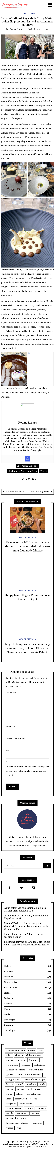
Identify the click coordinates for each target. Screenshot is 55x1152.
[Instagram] (27, 458)
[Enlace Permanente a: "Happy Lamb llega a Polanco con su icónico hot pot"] (27, 573)
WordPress (41, 1146)
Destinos (27, 976)
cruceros (26, 1065)
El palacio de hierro (15, 1069)
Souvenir (27, 1025)
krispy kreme (12, 1079)
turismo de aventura (16, 1118)
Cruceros (27, 971)
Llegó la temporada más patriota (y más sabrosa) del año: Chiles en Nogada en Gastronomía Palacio (27, 648)
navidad (21, 1089)
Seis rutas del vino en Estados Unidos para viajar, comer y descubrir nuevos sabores (27, 943)
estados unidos (36, 1069)
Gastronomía (27, 13)
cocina (9, 1060)
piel (30, 1089)
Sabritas (29, 1108)
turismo (35, 1113)
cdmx (9, 1055)
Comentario (12, 692)
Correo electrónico (15, 738)
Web (8, 750)
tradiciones (22, 1113)
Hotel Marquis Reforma (29, 1074)
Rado (8, 1098)
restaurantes (26, 1103)
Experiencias (27, 982)
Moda (27, 1014)
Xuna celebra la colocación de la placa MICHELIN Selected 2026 (25, 909)
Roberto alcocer (14, 1108)
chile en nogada (33, 1055)
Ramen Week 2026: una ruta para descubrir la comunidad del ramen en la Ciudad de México (27, 547)
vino (19, 1128)
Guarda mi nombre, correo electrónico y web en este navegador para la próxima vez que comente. (27, 771)
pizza (37, 1089)
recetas (33, 1098)
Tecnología (27, 1030)
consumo (20, 1060)
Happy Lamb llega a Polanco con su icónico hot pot (23, 935)
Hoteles (27, 993)
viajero (9, 1128)
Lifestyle (27, 1003)
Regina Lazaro (16, 29)
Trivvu (43, 471)
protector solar (34, 1094)
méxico (9, 1089)
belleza (31, 1050)
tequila (9, 1113)
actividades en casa (15, 1050)
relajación (11, 1103)
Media (27, 1009)
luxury (9, 1084)
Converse (33, 1060)
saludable (41, 1108)
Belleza (27, 966)
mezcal (19, 1084)
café (40, 1050)
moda (42, 1084)
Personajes (27, 1019)
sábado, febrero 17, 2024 (38, 29)
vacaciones (37, 1123)
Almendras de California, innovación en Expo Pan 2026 (26, 917)
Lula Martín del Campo (33, 1079)
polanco (19, 1094)
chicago (19, 1055)
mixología (31, 1084)
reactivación (21, 1098)
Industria (27, 998)
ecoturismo (39, 1065)
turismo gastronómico (17, 1123)
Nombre (10, 726)
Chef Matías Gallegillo (27, 466)
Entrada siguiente (40, 491)
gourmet (10, 1074)
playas (9, 1094)
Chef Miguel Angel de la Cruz (22, 471)
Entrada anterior (15, 491)
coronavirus (12, 1065)
